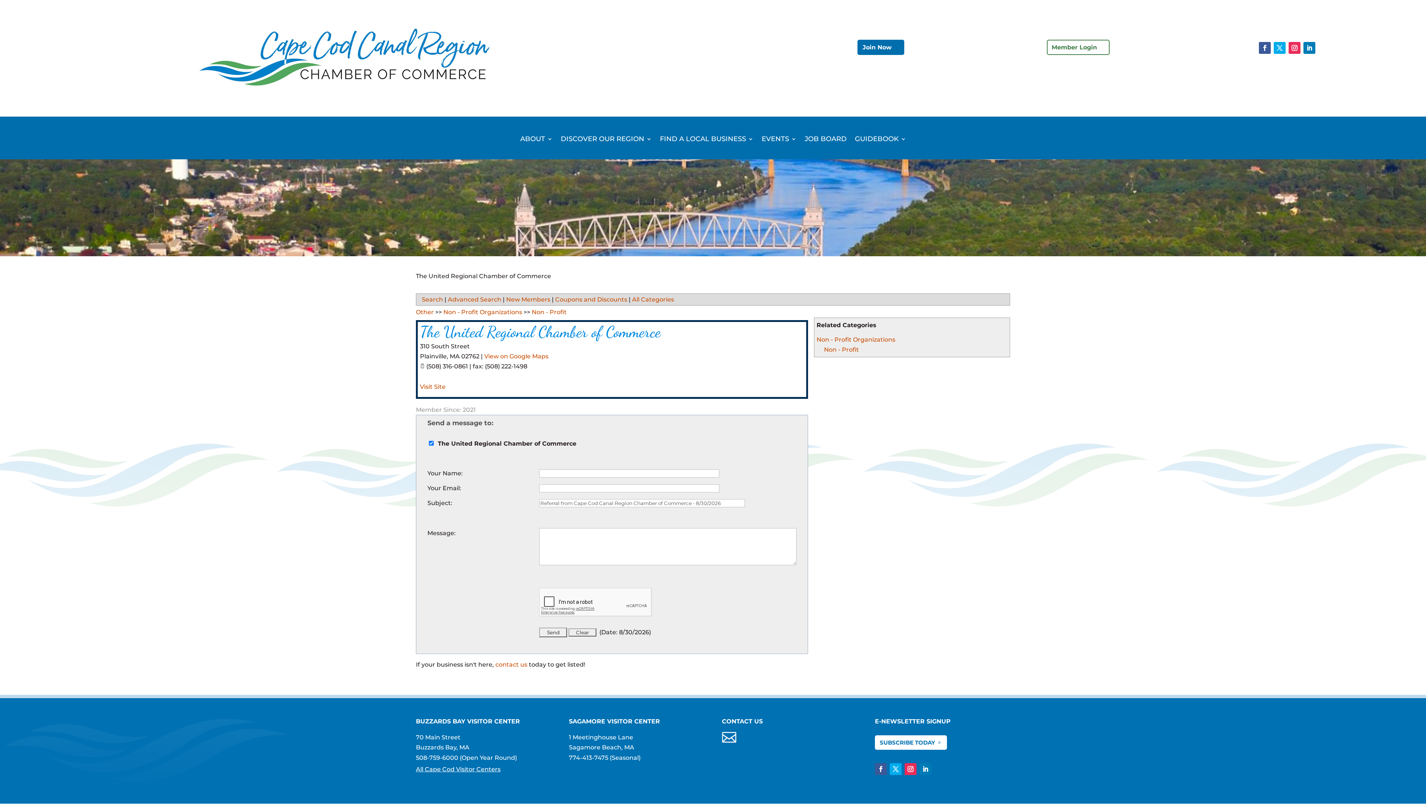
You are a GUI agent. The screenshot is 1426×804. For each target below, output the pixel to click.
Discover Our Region (602, 139)
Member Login (1074, 47)
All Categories (653, 299)
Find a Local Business (703, 139)
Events (775, 139)
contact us (511, 664)
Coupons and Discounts (591, 299)
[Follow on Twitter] (1280, 48)
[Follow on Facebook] (1265, 48)
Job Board (826, 139)
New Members (528, 299)
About (532, 139)
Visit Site (433, 386)
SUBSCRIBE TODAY (907, 742)
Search (432, 299)
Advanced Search (474, 299)
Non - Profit (841, 349)
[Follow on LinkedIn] (1309, 48)
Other (425, 312)
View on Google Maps (516, 356)
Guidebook (877, 139)
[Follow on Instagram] (1294, 48)
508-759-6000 (437, 757)
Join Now (877, 47)
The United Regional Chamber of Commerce (540, 331)
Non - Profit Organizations (856, 339)
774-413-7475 (588, 757)
